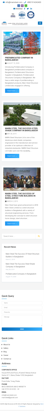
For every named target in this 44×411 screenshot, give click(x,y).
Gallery (5, 348)
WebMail (18, 9)
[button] (40, 23)
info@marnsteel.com (13, 2)
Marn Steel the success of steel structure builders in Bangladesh (22, 256)
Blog (5, 352)
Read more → (12, 91)
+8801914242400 (33, 2)
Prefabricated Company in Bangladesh (21, 275)
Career (5, 355)
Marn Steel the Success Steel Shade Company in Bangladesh (20, 266)
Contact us (7, 359)
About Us (6, 344)
